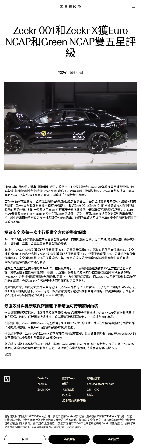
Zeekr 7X (42, 378)
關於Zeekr (68, 378)
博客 (90, 395)
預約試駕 (68, 389)
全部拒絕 (69, 439)
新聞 (65, 384)
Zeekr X (42, 384)
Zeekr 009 (43, 389)
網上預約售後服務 (74, 400)
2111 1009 (93, 389)
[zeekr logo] (70, 7)
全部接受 (113, 439)
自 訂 (25, 439)
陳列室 (66, 395)
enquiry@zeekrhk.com (100, 384)
